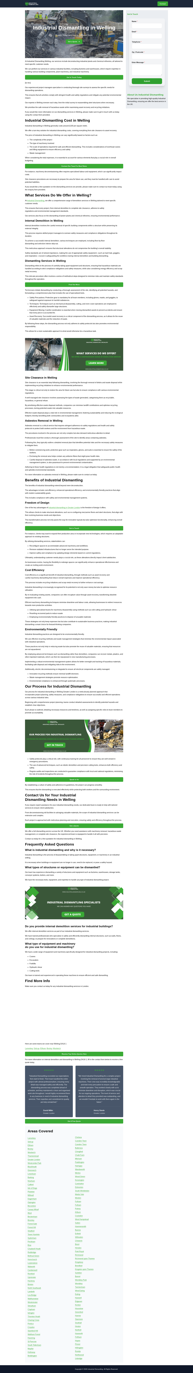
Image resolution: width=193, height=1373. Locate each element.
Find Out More (74, 284)
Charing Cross (33, 1320)
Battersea (79, 1148)
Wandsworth (80, 1169)
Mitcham (78, 1159)
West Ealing (80, 1291)
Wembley (79, 1283)
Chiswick (78, 1241)
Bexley (49, 1048)
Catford (31, 1185)
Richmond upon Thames (85, 1259)
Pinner (77, 1344)
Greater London (34, 1160)
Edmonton (79, 1187)
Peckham (31, 1242)
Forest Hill (32, 1227)
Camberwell (32, 1270)
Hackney (31, 1281)
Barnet (77, 1276)
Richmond (79, 1255)
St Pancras (32, 1341)
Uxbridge (78, 1358)
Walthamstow (33, 1299)
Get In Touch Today (74, 77)
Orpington (32, 1202)
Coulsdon (79, 1216)
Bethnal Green (33, 1256)
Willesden (79, 1237)
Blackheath (32, 1167)
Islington (31, 1313)
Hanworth (79, 1333)
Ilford (30, 1213)
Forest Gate (32, 1224)
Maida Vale (79, 1194)
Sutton (77, 1223)
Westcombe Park (34, 1163)
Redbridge (32, 1252)
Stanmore (79, 1319)
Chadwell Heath (34, 1249)
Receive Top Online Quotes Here (74, 1054)
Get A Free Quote (74, 1121)
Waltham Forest (34, 1334)
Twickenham (80, 1287)
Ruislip (78, 1351)
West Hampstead (82, 1219)
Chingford (79, 1152)
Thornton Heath (34, 1316)
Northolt (78, 1330)
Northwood (79, 1355)
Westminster (33, 1302)
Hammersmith (80, 1226)
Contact (163, 4)
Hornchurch (32, 1259)
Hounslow (79, 1308)
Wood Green (80, 1176)
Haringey (78, 1166)
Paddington (79, 1162)
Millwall (31, 1195)
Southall (78, 1323)
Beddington (32, 1356)
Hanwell (78, 1298)
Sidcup (36, 1048)
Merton (78, 1173)
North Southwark (34, 1288)
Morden (78, 1198)
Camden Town (81, 1141)
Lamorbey (29, 1048)
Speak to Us (74, 779)
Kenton (78, 1305)
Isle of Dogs (32, 1188)
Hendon (78, 1248)
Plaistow (31, 1192)
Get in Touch (74, 528)
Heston (78, 1326)
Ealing (77, 1294)
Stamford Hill (33, 1331)
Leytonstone (32, 1263)
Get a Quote (72, 41)
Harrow (78, 1316)
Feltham (78, 1337)
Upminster (32, 1277)
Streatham (32, 1306)
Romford (31, 1274)
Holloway (31, 1352)
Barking (31, 1177)
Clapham (31, 1309)
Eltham (43, 1048)
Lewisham (32, 1174)
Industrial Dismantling (35, 201)
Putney (78, 1209)
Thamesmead (33, 1156)
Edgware (78, 1301)
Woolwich (57, 1048)
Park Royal (79, 1251)
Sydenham (32, 1238)
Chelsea (78, 1137)
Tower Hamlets (34, 1234)
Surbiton (78, 1273)
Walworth (31, 1267)
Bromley (31, 1220)
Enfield (78, 1234)
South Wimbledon (82, 1191)
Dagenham (32, 1199)
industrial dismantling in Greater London (64, 508)
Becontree (32, 1206)
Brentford (78, 1266)
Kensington (79, 1180)
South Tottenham (34, 1345)
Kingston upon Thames (84, 1269)
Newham (31, 1181)
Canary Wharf (33, 1209)
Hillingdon (79, 1348)
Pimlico (31, 1324)
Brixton (30, 1284)
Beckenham (32, 1217)
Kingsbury (79, 1262)
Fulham (78, 1201)
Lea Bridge (32, 1295)
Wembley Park (81, 1280)
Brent (77, 1244)
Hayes (77, 1341)
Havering (31, 1338)
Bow (29, 1245)
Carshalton (79, 1184)
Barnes (78, 1230)
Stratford (31, 1231)
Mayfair (31, 1349)
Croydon (31, 1327)
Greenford (79, 1312)
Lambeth (31, 1292)
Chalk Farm (79, 1155)
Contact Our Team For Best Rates (74, 166)
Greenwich (32, 1170)
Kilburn (78, 1212)
